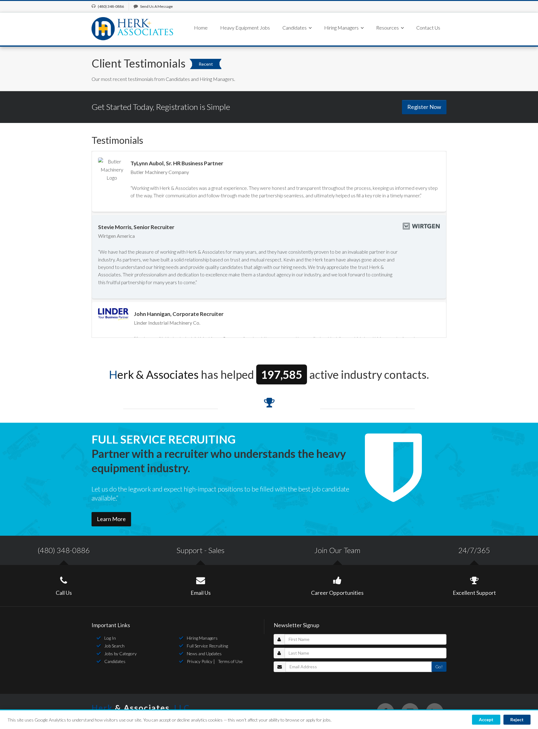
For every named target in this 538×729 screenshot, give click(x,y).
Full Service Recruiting (207, 645)
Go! (439, 666)
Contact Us (428, 28)
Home (201, 28)
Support (190, 550)
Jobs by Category (120, 653)
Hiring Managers (202, 638)
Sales (216, 550)
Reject (517, 719)
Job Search (114, 645)
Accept (486, 719)
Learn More (111, 518)
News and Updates (204, 653)
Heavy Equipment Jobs (245, 28)
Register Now (424, 106)
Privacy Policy (199, 661)
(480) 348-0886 (64, 550)
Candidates (114, 661)
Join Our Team (337, 550)
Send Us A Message (156, 6)
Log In (110, 638)
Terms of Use (230, 661)
